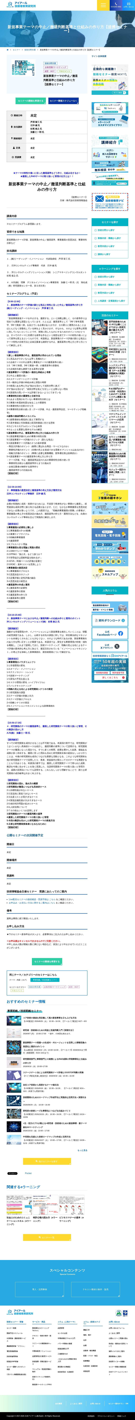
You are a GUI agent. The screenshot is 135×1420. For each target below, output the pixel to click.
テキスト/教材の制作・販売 (96, 1289)
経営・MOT (50, 71)
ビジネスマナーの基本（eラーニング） (71, 1219)
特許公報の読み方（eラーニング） (45, 1219)
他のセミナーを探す (48, 1161)
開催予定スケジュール (15, 1333)
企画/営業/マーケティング (55, 67)
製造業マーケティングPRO (42, 1384)
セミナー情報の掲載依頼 (117, 1367)
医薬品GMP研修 (12, 1361)
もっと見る (82, 1150)
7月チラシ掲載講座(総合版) (16, 1374)
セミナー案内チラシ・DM (118, 1404)
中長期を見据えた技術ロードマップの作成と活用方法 (47, 1137)
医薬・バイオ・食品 (90, 1356)
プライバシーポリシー (106, 1416)
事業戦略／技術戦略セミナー (45, 980)
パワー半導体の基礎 (65, 1344)
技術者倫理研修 (12, 1356)
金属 (84, 1345)
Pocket (28, 1173)
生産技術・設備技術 (90, 1366)
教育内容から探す (106, 246)
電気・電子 (87, 1335)
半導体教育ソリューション (41, 1351)
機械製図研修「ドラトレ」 (16, 1346)
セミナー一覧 (48, 1237)
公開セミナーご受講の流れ (118, 1338)
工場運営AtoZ (63, 1354)
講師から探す (104, 254)
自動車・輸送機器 (89, 1351)
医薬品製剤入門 (63, 1349)
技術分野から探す (106, 230)
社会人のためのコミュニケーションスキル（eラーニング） (19, 1220)
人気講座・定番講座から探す (111, 301)
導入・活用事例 (39, 1289)
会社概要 (58, 1404)
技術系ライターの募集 (117, 1361)
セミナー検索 (11, 1328)
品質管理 (61, 1328)
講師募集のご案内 (115, 1356)
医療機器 (86, 1361)
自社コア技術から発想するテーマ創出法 (41, 1085)
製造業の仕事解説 (64, 1367)
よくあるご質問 (114, 1333)
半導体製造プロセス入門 (66, 1338)
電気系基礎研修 (12, 1351)
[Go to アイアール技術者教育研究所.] (7, 50)
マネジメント (64, 71)
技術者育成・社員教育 (66, 1372)
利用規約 (91, 1416)
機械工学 (86, 1330)
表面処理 (86, 1371)
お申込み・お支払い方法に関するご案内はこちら (32, 903)
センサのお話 (62, 1333)
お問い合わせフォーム (117, 1328)
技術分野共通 (50, 63)
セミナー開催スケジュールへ (63, 101)
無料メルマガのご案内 (117, 1351)
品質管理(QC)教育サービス (42, 1356)
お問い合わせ (95, 1404)
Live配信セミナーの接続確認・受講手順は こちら (32, 899)
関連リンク (121, 1416)
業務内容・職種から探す (109, 238)
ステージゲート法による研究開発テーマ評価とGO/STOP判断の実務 (53, 1072)
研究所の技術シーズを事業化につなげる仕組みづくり (47, 1111)
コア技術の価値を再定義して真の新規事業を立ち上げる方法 (49, 1018)
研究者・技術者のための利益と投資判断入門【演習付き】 (48, 1030)
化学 (84, 1340)
